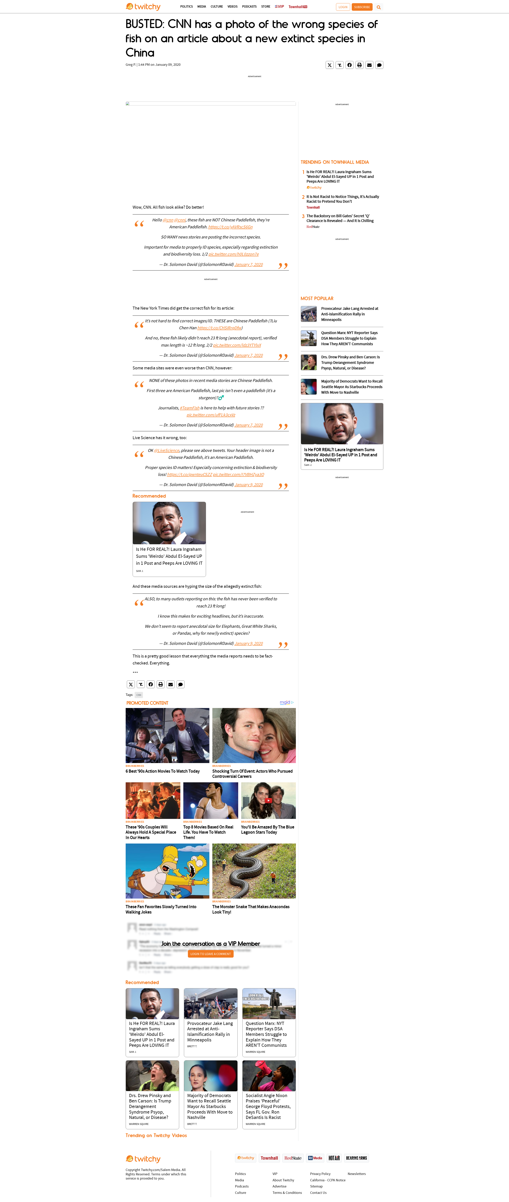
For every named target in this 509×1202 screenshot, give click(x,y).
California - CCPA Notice (328, 1180)
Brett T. (192, 1046)
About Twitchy (283, 1180)
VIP (275, 1174)
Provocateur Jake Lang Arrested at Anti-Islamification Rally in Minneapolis (349, 314)
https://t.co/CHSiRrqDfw (219, 328)
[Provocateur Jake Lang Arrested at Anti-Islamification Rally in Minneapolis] (210, 1004)
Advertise (280, 1186)
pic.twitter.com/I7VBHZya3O (238, 475)
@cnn (168, 220)
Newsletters (357, 1174)
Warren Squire (255, 1052)
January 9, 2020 (248, 485)
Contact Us (318, 1193)
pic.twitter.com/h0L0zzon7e (233, 254)
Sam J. (140, 571)
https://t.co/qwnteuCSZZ (189, 475)
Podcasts (249, 6)
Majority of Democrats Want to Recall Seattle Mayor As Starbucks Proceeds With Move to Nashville (210, 1107)
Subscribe (362, 7)
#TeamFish (189, 408)
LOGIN (343, 7)
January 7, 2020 (248, 264)
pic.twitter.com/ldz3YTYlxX (237, 345)
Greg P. (131, 65)
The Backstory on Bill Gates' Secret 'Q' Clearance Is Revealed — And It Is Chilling (340, 218)
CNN (138, 695)
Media (201, 6)
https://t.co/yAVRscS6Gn (230, 227)
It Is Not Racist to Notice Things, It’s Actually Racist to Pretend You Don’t (343, 199)
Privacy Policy (320, 1174)
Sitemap (316, 1186)
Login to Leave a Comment (210, 954)
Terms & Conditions (287, 1193)
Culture (217, 6)
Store (265, 6)
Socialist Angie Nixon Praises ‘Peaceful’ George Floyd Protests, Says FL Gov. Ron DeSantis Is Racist (268, 1107)
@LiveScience (166, 450)
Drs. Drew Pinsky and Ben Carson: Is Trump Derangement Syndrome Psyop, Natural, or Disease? (150, 1107)
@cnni (180, 220)
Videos (232, 6)
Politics (186, 6)
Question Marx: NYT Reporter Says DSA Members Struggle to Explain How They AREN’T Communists (266, 1034)
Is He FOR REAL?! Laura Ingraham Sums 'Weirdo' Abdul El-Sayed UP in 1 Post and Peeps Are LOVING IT (169, 556)
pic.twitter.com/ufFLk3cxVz (211, 415)
